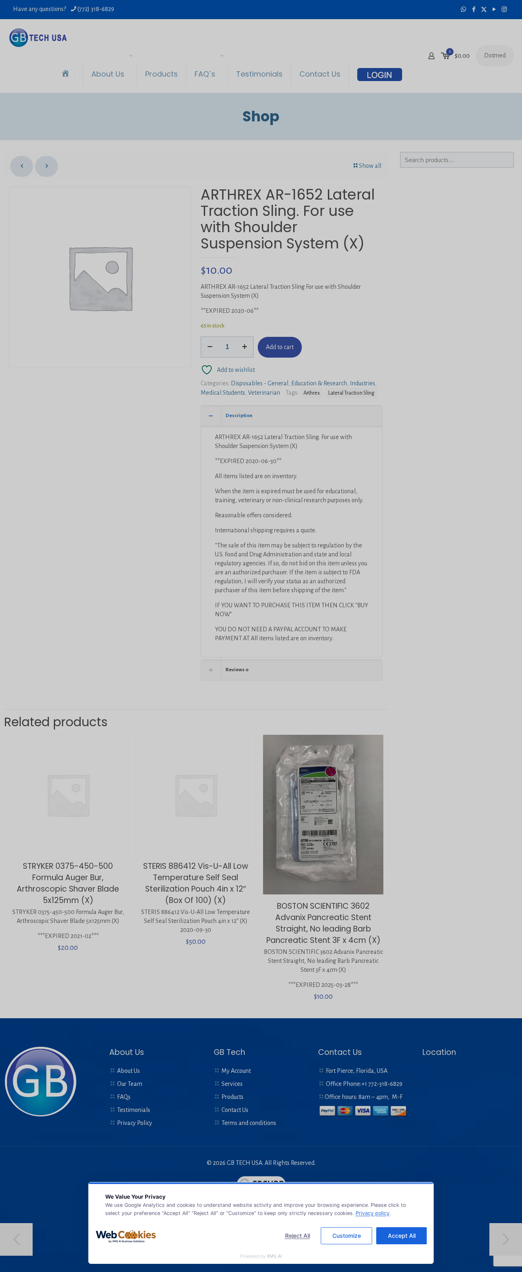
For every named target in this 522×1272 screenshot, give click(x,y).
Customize (346, 1235)
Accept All (402, 1235)
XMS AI (274, 1256)
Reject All (297, 1235)
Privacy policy (372, 1213)
